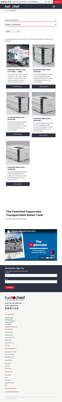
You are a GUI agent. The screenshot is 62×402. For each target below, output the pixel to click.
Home (6, 10)
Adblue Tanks (8, 340)
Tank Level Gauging (9, 354)
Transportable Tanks (10, 337)
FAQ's (6, 385)
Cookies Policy (8, 398)
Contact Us (57, 2)
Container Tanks (9, 335)
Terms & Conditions (36, 397)
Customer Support (11, 388)
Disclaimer (45, 397)
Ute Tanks (7, 345)
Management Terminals (10, 351)
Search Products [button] (11, 20)
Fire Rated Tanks (9, 342)
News (6, 377)
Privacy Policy (52, 397)
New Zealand (8, 363)
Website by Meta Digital (25, 397)
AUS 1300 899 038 (32, 1)
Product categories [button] (12, 24)
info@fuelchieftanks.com (11, 326)
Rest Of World (8, 368)
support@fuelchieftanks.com (12, 391)
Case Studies (8, 375)
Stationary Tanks (9, 332)
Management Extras (10, 357)
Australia (7, 366)
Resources (7, 380)
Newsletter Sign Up (9, 382)
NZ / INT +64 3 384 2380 (20, 1)
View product (17, 86)
